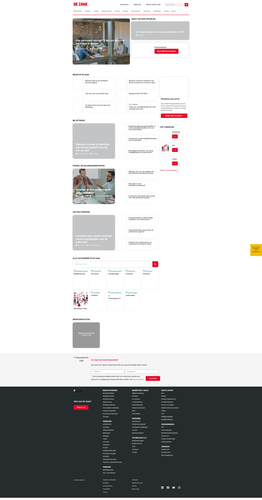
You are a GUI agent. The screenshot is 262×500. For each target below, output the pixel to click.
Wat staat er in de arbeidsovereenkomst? (137, 184)
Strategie (106, 416)
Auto (162, 393)
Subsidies (106, 456)
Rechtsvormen (165, 452)
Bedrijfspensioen (108, 470)
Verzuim (134, 430)
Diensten (166, 11)
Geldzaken (106, 445)
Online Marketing (137, 405)
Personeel (125, 11)
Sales (133, 411)
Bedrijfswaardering (109, 405)
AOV (162, 427)
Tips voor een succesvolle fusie (96, 94)
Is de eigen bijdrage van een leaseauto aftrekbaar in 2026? (160, 32)
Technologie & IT (135, 11)
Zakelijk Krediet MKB (109, 450)
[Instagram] (179, 487)
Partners (173, 11)
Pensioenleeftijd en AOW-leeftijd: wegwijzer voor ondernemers (141, 218)
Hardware (135, 449)
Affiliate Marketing (138, 393)
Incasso (105, 447)
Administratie (107, 424)
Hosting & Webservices (168, 399)
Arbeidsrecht (165, 449)
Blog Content (135, 489)
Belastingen (95, 154)
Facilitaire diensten (167, 402)
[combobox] (112, 264)
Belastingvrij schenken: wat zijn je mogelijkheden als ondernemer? (141, 151)
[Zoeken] (186, 4)
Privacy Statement (138, 379)
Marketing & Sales (106, 11)
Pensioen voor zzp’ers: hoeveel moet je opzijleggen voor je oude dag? (94, 239)
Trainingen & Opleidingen (140, 427)
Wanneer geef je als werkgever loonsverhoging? (96, 82)
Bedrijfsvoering (78, 11)
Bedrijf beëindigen (108, 393)
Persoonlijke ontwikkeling (111, 408)
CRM (133, 446)
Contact (105, 492)
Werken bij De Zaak (137, 483)
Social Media (136, 413)
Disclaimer (106, 483)
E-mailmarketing (137, 402)
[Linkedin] (162, 487)
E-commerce (136, 399)
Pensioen (117, 11)
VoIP (162, 413)
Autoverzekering (166, 430)
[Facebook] (168, 487)
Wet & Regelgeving (167, 455)
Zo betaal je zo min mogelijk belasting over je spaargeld (142, 139)
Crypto (105, 439)
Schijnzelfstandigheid (139, 424)
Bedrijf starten (107, 402)
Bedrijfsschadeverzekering (169, 433)
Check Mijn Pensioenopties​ (166, 51)
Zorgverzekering (166, 442)
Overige (134, 452)
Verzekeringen (157, 11)
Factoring (106, 442)
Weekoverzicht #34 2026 (138, 94)
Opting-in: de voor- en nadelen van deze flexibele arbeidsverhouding (141, 172)
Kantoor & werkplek (167, 405)
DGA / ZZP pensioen (94, 245)
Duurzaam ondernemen (110, 413)
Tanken (163, 411)
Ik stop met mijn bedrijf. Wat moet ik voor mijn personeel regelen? (142, 197)
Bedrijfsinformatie (108, 396)
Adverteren (135, 480)
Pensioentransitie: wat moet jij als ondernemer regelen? (141, 231)
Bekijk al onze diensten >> (169, 170)
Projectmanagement (109, 411)
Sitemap (134, 486)
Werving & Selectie (97, 49)
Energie (163, 396)
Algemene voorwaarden (109, 480)
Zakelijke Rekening (167, 419)
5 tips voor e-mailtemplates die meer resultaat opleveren (142, 108)
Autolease (141, 35)
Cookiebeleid (106, 489)
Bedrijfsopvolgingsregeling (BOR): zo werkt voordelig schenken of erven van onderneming (142, 127)
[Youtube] (173, 487)
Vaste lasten (146, 11)
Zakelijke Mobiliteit (167, 416)
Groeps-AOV (165, 436)
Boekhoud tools (137, 443)
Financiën (87, 11)
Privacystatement (108, 486)
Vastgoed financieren (109, 459)
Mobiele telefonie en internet (170, 408)
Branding (135, 396)
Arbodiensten (136, 421)
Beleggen (106, 436)
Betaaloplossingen (138, 440)
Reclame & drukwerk (138, 408)
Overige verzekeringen (168, 439)
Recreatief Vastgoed (109, 453)
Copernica (135, 104)
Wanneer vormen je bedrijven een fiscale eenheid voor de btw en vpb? (142, 82)
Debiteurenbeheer (108, 430)
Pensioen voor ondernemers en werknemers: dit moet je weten (140, 243)
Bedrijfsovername (108, 399)
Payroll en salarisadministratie (100, 196)
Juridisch (96, 11)
